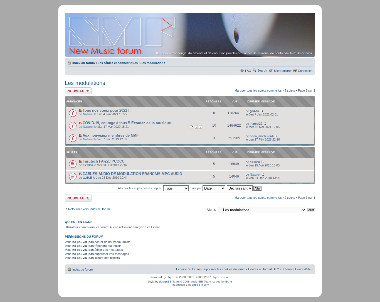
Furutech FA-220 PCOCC (103, 161)
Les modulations (152, 63)
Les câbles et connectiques (118, 63)
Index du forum (83, 63)
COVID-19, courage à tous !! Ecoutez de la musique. (127, 123)
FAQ (248, 70)
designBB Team (169, 281)
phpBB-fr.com (200, 284)
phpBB (171, 277)
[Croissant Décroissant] (244, 188)
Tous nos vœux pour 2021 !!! (107, 110)
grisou (254, 111)
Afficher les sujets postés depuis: (140, 188)
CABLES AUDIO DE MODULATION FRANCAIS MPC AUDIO (132, 174)
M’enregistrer (283, 70)
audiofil (87, 177)
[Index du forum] (190, 34)
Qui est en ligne (78, 222)
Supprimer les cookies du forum (224, 269)
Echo (228, 281)
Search (262, 70)
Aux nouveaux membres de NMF (111, 135)
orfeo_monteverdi (261, 136)
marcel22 (256, 123)
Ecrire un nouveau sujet (77, 90)
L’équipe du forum (188, 269)
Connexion (305, 70)
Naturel (88, 114)
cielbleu (88, 165)
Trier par (196, 188)
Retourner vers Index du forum (89, 209)
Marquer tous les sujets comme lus (258, 90)
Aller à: (211, 209)
